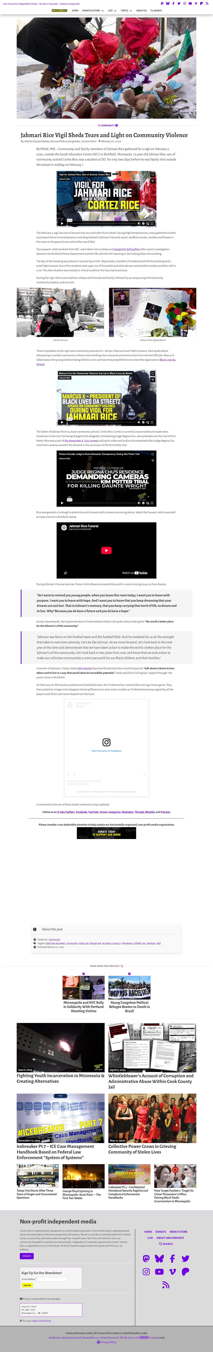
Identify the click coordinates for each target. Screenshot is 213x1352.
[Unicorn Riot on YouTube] (190, 3)
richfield (137, 943)
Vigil (158, 943)
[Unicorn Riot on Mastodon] (162, 3)
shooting (151, 943)
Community (54, 939)
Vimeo (103, 812)
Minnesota (127, 943)
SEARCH (157, 10)
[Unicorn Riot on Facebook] (173, 3)
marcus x (116, 943)
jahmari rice (95, 943)
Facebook (81, 812)
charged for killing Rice (126, 249)
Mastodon (127, 812)
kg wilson (106, 943)
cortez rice (84, 943)
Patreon (165, 812)
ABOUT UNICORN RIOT (170, 1237)
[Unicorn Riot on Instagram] (184, 3)
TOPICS (124, 10)
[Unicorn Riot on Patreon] (201, 3)
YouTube (93, 812)
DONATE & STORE (91, 10)
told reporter (84, 668)
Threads (139, 812)
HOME (75, 10)
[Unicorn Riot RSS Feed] (207, 3)
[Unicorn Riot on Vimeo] (196, 3)
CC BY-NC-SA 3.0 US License (137, 1337)
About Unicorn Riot (41, 1321)
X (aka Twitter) (66, 812)
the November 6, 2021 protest (81, 440)
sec (144, 943)
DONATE (26, 1256)
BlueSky (150, 812)
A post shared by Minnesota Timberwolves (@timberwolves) (106, 791)
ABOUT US (141, 10)
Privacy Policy (108, 1342)
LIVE (110, 10)
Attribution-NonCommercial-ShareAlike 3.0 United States (81, 1337)
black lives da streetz (55, 943)
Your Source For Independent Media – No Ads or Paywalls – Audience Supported (41, 4)
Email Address (29, 1279)
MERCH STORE (178, 1231)
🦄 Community (106, 125)
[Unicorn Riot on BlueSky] (168, 3)
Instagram (114, 812)
